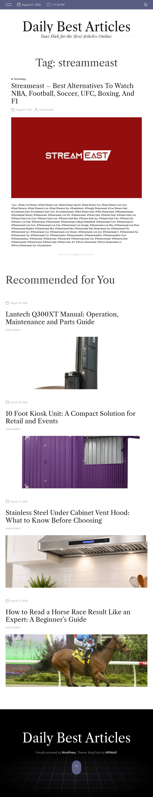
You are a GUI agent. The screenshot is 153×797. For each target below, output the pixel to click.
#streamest (63, 238)
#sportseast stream (22, 215)
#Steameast (40, 215)
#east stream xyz (91, 205)
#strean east (50, 242)
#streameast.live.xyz (90, 232)
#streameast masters (22, 228)
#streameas (38, 222)
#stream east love (47, 218)
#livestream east (20, 211)
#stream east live (126, 215)
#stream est (126, 218)
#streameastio (58, 235)
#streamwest (34, 242)
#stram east (93, 215)
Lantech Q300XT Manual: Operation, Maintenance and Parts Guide (62, 318)
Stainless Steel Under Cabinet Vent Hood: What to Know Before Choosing (67, 516)
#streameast (53, 222)
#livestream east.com (43, 211)
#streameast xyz (20, 232)
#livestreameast (65, 211)
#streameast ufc (120, 228)
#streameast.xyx (129, 232)
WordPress (69, 752)
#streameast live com (23, 225)
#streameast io (125, 222)
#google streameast (96, 208)
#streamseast (18, 242)
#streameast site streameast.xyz (92, 228)
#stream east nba (68, 218)
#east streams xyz (59, 208)
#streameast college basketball (78, 222)
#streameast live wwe (126, 225)
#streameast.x (111, 232)
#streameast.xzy (20, 235)
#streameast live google (75, 225)
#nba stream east (84, 211)
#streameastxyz (20, 238)
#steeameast (78, 215)
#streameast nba (44, 228)
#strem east (64, 242)
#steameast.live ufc (59, 215)
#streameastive (75, 235)
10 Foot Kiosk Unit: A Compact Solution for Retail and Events (70, 417)
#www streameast (86, 242)
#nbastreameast (124, 211)
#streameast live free (49, 225)
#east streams (19, 208)
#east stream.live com (114, 205)
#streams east (119, 238)
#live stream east (117, 208)
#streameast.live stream (63, 232)
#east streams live (38, 208)
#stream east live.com (23, 218)
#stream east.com (109, 218)
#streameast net (64, 228)
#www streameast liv (109, 242)
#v (73, 242)
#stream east (108, 215)
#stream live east (21, 222)
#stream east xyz (88, 218)
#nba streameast (104, 211)
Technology (20, 79)
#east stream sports (70, 205)
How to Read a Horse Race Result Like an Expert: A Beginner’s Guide (68, 616)
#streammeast (103, 238)
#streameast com (106, 222)
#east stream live (48, 205)
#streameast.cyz (39, 232)
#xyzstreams (44, 245)
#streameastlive (93, 235)
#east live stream (28, 205)
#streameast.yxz (40, 235)
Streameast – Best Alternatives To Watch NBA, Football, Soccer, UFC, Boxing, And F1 (72, 93)
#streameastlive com (114, 235)
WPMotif (111, 752)
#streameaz (50, 238)
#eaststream (77, 208)
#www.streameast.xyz (23, 245)
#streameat (35, 238)
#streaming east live (82, 238)
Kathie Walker (46, 110)
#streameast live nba (101, 225)
